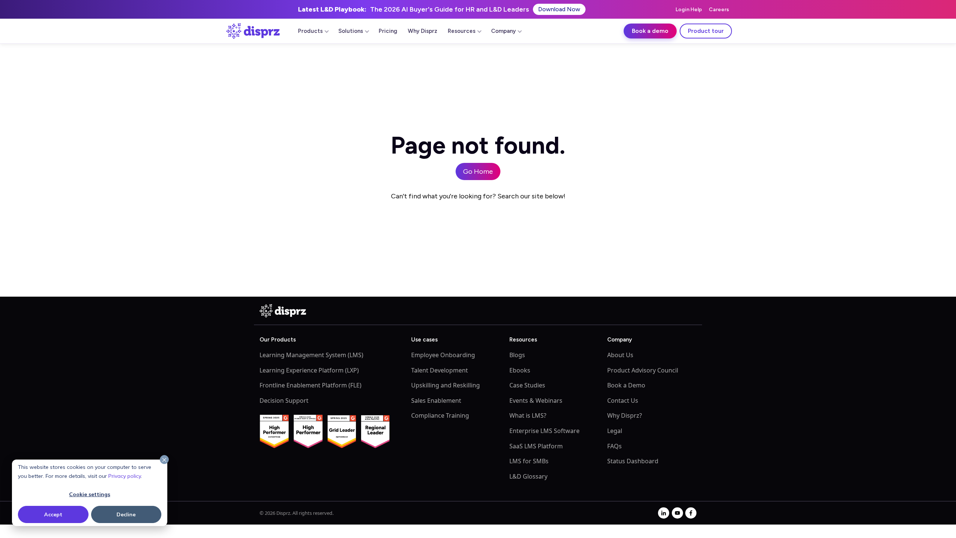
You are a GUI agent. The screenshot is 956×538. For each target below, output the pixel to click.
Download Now (559, 9)
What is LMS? (527, 415)
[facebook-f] (691, 513)
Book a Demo (626, 385)
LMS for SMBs (529, 461)
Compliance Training (440, 415)
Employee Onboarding (443, 355)
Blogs (517, 355)
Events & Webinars (535, 400)
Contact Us (622, 400)
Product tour (706, 30)
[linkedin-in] (663, 513)
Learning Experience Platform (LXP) (309, 370)
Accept (53, 514)
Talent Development (439, 370)
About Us (620, 355)
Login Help (689, 9)
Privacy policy (124, 476)
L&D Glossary (528, 476)
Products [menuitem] (310, 31)
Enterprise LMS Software (544, 431)
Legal (614, 431)
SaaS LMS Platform (536, 446)
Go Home (478, 171)
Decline (126, 514)
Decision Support (284, 400)
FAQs (614, 446)
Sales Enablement (436, 400)
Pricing (388, 31)
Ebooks (519, 370)
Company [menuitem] (503, 31)
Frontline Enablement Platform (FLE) (310, 385)
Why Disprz (422, 31)
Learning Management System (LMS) (311, 355)
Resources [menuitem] (461, 31)
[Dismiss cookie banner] (164, 459)
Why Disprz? (624, 415)
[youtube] (677, 513)
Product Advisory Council (642, 370)
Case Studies (527, 385)
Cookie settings (89, 494)
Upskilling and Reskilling (445, 385)
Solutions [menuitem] (350, 31)
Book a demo (650, 30)
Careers (719, 9)
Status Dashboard (632, 461)
